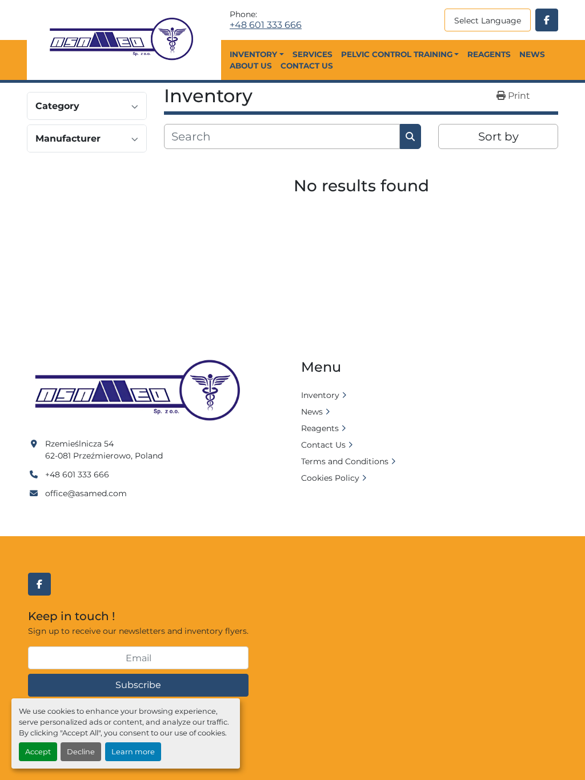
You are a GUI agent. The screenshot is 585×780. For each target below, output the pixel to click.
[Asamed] (141, 391)
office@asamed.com (86, 493)
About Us (251, 65)
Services (312, 54)
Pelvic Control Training (396, 54)
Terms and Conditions (344, 461)
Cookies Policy (330, 478)
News (532, 54)
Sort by (498, 136)
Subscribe (138, 685)
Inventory (253, 54)
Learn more (133, 751)
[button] (256, 54)
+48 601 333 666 (266, 25)
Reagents (489, 54)
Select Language (487, 20)
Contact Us (307, 65)
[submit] (410, 136)
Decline (81, 751)
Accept (38, 751)
